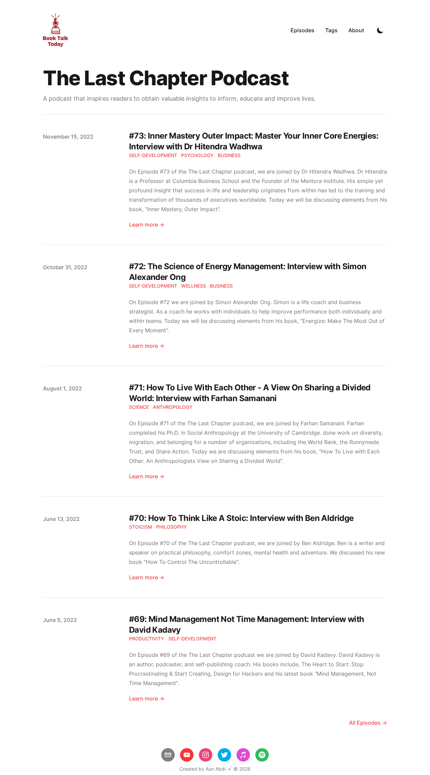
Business (229, 155)
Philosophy (171, 527)
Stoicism (140, 527)
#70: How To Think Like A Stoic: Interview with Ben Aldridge (241, 518)
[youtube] (187, 755)
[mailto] (168, 755)
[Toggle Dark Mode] (380, 30)
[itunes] (243, 755)
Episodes (302, 30)
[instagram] (205, 755)
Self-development (192, 638)
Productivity (146, 638)
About (356, 30)
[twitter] (224, 755)
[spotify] (262, 755)
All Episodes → (368, 722)
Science (139, 407)
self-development (153, 155)
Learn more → (146, 224)
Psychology (197, 155)
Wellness (193, 286)
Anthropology (172, 407)
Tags (331, 30)
